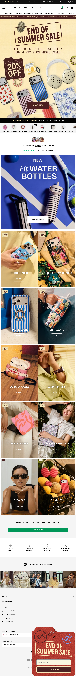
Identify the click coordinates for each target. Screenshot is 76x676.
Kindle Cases (63, 131)
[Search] (8, 7)
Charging (18, 13)
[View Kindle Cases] (63, 127)
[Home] (38, 8)
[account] (67, 7)
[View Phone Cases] (5, 127)
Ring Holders (28, 13)
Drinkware (38, 13)
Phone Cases (8, 13)
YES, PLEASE (38, 530)
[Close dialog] (54, 637)
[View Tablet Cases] (53, 127)
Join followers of (40, 564)
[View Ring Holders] (23, 127)
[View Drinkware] (32, 127)
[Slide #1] (41, 113)
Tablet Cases (62, 13)
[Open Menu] (3, 7)
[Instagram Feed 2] (54, 579)
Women (17, 7)
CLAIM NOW (53, 669)
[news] (61, 7)
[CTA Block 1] (38, 192)
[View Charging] (14, 127)
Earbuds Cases (49, 13)
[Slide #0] (35, 113)
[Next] (72, 13)
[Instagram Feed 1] (38, 579)
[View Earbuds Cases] (42, 127)
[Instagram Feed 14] (21, 579)
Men (25, 7)
